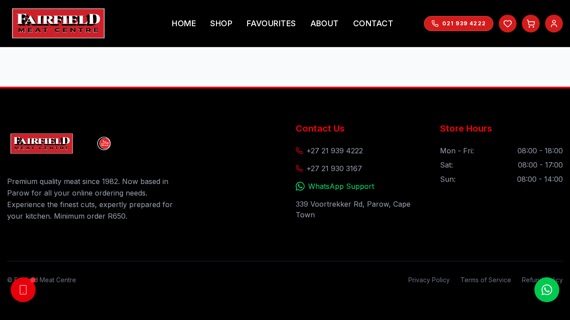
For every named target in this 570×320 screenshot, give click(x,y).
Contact (373, 23)
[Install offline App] (23, 289)
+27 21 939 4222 (334, 150)
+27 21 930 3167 (334, 168)
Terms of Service (485, 280)
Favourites (271, 23)
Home (184, 23)
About (324, 23)
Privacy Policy (429, 280)
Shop (221, 23)
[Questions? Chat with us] (546, 289)
